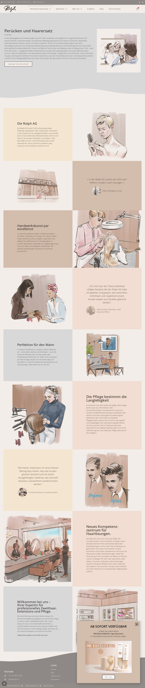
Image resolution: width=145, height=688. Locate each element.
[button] (4, 683)
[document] (72, 344)
